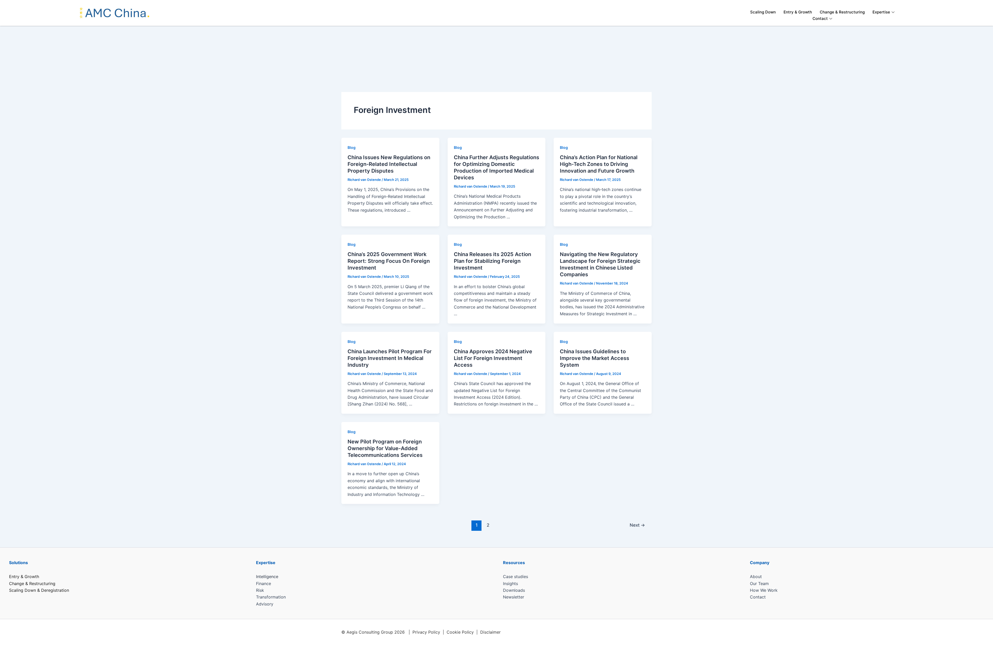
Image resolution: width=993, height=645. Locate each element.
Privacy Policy (426, 632)
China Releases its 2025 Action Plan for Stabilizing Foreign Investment (492, 261)
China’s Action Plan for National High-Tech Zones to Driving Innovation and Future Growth (598, 164)
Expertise (881, 12)
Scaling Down (763, 12)
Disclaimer (490, 632)
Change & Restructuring (842, 12)
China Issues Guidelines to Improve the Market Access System (594, 358)
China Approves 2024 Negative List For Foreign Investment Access (493, 358)
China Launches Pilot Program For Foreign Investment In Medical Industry (390, 358)
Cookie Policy (460, 632)
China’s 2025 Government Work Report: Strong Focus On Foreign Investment (389, 261)
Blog (352, 147)
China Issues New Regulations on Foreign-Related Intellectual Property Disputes (389, 164)
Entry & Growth (798, 12)
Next (637, 525)
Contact (820, 18)
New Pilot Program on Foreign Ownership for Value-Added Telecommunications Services (385, 448)
